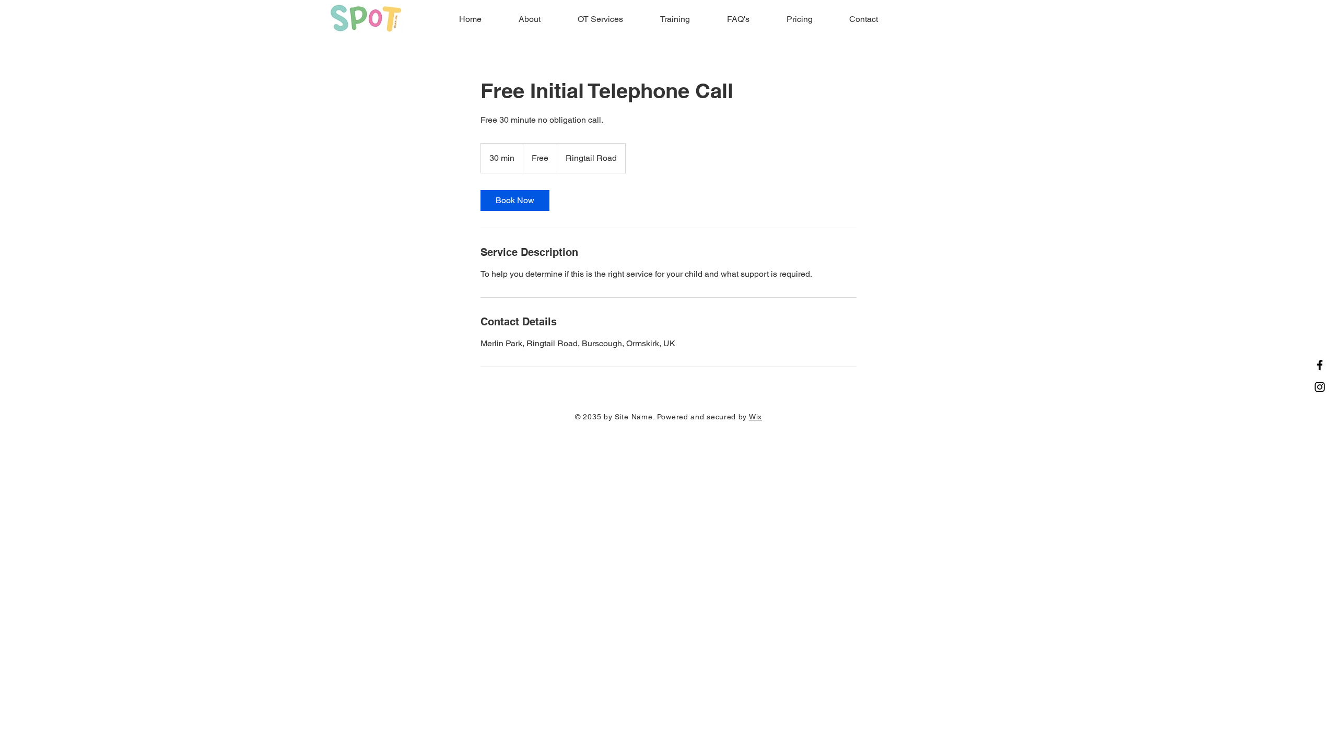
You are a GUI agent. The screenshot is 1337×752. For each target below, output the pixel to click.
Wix (755, 417)
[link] (514, 200)
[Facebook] (1320, 365)
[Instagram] (1320, 387)
